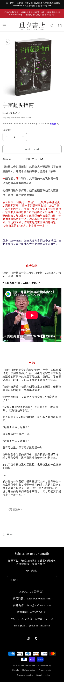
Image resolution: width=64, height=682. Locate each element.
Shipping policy (43, 675)
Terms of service (25, 675)
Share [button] (9, 534)
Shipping (7, 118)
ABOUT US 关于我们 (32, 591)
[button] (4, 25)
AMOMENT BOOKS (30, 666)
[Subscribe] (53, 580)
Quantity (7, 130)
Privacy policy (45, 670)
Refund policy (28, 670)
